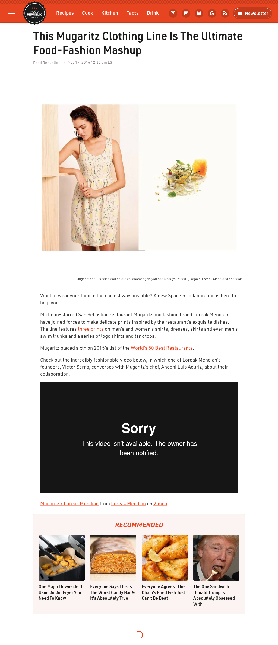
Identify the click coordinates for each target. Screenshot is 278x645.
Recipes (65, 12)
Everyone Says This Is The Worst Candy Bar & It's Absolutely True (112, 592)
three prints (91, 329)
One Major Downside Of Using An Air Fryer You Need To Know (61, 592)
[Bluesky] (199, 13)
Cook (87, 12)
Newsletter (256, 13)
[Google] (212, 13)
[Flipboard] (186, 13)
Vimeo (160, 503)
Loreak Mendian (128, 503)
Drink (153, 12)
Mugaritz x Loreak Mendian (69, 503)
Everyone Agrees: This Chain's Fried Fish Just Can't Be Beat (163, 592)
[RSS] (225, 13)
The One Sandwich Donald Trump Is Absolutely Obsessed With (214, 595)
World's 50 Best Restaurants (162, 348)
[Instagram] (173, 13)
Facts (132, 12)
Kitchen (109, 12)
